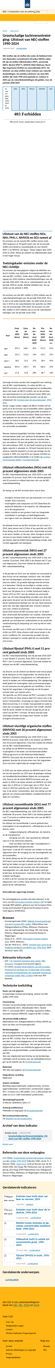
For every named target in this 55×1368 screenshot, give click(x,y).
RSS (44, 1350)
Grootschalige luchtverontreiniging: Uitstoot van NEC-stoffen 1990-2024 (28, 1137)
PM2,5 (32, 89)
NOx (15, 89)
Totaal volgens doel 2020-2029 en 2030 (7, 98)
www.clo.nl (21, 1164)
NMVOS (42, 89)
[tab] (7, 99)
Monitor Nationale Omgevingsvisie (21, 1333)
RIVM (27, 1305)
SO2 (50, 89)
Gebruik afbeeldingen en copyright (21, 1350)
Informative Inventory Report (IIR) (29, 902)
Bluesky (46, 1346)
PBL (20, 1305)
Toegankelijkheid (13, 1358)
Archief (9, 1346)
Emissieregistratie (33, 1062)
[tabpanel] (27, 170)
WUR (36, 1305)
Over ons (10, 1322)
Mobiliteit (29, 1205)
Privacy (9, 1354)
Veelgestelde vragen (14, 1326)
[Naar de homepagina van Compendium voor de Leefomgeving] (27, 4)
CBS (15, 1305)
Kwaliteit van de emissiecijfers (19, 1119)
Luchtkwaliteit (21, 49)
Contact (9, 1330)
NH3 (23, 89)
